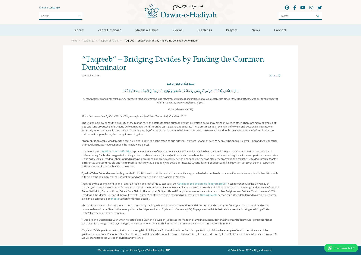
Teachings (204, 30)
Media (115, 198)
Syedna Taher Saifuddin (116, 151)
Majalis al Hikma (146, 30)
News (256, 30)
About (79, 30)
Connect (280, 30)
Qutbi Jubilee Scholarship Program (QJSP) (201, 183)
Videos (177, 30)
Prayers (231, 30)
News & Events (208, 195)
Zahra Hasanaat (109, 30)
